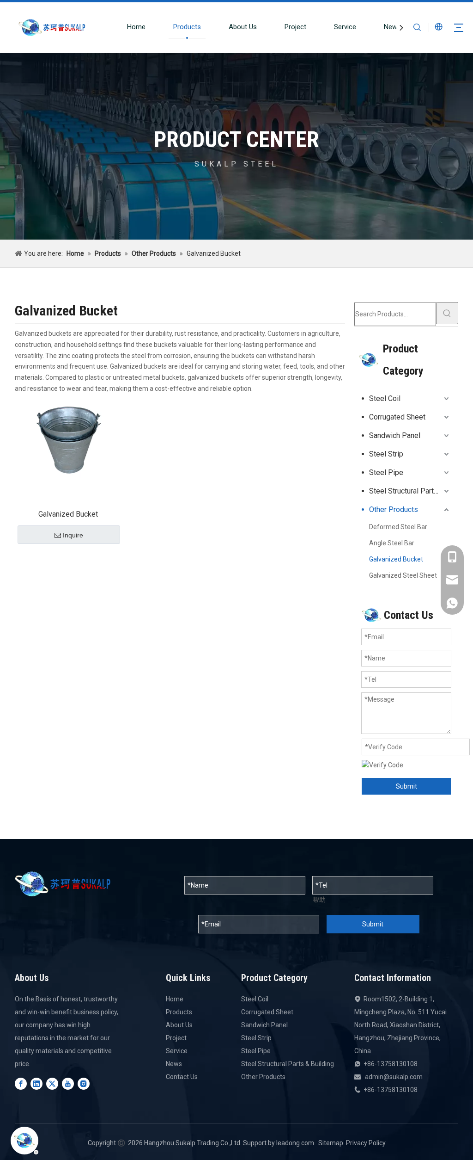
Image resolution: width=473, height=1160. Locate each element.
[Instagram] (84, 1084)
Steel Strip (386, 454)
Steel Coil (384, 398)
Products (187, 27)
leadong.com (295, 1143)
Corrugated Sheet (397, 417)
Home (136, 27)
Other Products (393, 509)
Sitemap (330, 1143)
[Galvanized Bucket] (68, 439)
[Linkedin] (36, 1084)
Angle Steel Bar (391, 543)
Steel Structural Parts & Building (410, 491)
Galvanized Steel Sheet (403, 575)
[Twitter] (52, 1084)
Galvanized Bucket (68, 514)
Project (295, 27)
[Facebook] (21, 1084)
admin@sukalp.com (394, 1076)
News (392, 27)
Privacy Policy (366, 1143)
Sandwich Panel (394, 435)
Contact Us (182, 1076)
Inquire (73, 535)
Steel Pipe (386, 472)
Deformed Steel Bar (398, 527)
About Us (243, 27)
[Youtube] (68, 1084)
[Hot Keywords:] (447, 313)
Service (345, 27)
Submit (406, 786)
